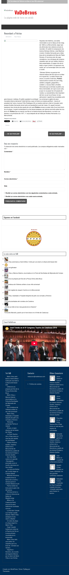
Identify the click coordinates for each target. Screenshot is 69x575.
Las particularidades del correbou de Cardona (19, 301)
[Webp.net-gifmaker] (6, 264)
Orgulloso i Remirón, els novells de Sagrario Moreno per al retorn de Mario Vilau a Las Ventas (12, 554)
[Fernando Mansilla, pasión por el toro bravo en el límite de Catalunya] (6, 310)
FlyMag (25, 569)
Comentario (8, 152)
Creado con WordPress (10, 569)
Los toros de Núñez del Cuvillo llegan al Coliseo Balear (12, 471)
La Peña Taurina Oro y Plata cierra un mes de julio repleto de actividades (12, 437)
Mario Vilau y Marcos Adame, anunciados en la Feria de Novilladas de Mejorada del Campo (33, 273)
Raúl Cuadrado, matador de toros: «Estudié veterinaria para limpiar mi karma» (56, 489)
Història (7, 125)
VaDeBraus (25, 12)
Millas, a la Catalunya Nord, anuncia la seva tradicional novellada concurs (12, 504)
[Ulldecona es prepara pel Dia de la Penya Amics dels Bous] (6, 276)
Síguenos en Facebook (12, 217)
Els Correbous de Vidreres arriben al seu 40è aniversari (22, 284)
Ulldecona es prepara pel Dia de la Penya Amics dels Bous (23, 279)
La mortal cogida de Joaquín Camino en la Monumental (22, 290)
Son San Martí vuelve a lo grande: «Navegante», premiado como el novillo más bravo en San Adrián (12, 462)
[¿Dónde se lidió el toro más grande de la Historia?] (6, 304)
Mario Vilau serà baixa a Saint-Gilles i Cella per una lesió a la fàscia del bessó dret (30, 262)
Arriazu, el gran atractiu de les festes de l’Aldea (12, 430)
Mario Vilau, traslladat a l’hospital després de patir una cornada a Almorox (32, 2)
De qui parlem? (12, 134)
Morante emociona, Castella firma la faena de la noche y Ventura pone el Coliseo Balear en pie (12, 479)
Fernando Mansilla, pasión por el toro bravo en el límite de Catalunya (26, 313)
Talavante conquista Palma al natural (11, 424)
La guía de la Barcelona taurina (56, 461)
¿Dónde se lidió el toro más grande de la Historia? (20, 307)
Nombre (7, 172)
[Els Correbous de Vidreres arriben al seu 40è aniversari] (6, 281)
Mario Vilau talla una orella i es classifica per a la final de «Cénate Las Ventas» (12, 543)
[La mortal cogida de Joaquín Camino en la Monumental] (6, 287)
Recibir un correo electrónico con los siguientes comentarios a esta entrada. (32, 193)
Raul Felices (17, 37)
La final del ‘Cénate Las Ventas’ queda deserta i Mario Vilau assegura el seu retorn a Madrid (12, 514)
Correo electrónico (11, 179)
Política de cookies (35, 384)
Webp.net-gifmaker (10, 267)
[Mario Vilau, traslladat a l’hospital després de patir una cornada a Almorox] (6, 293)
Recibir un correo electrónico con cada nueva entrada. (24, 196)
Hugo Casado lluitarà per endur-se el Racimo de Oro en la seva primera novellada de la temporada (12, 532)
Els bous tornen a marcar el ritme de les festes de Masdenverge (12, 495)
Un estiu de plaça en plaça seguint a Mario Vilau (11, 523)
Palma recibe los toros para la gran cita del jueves (12, 488)
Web (5, 186)
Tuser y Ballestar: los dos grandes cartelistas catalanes (56, 473)
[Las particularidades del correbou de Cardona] (6, 298)
